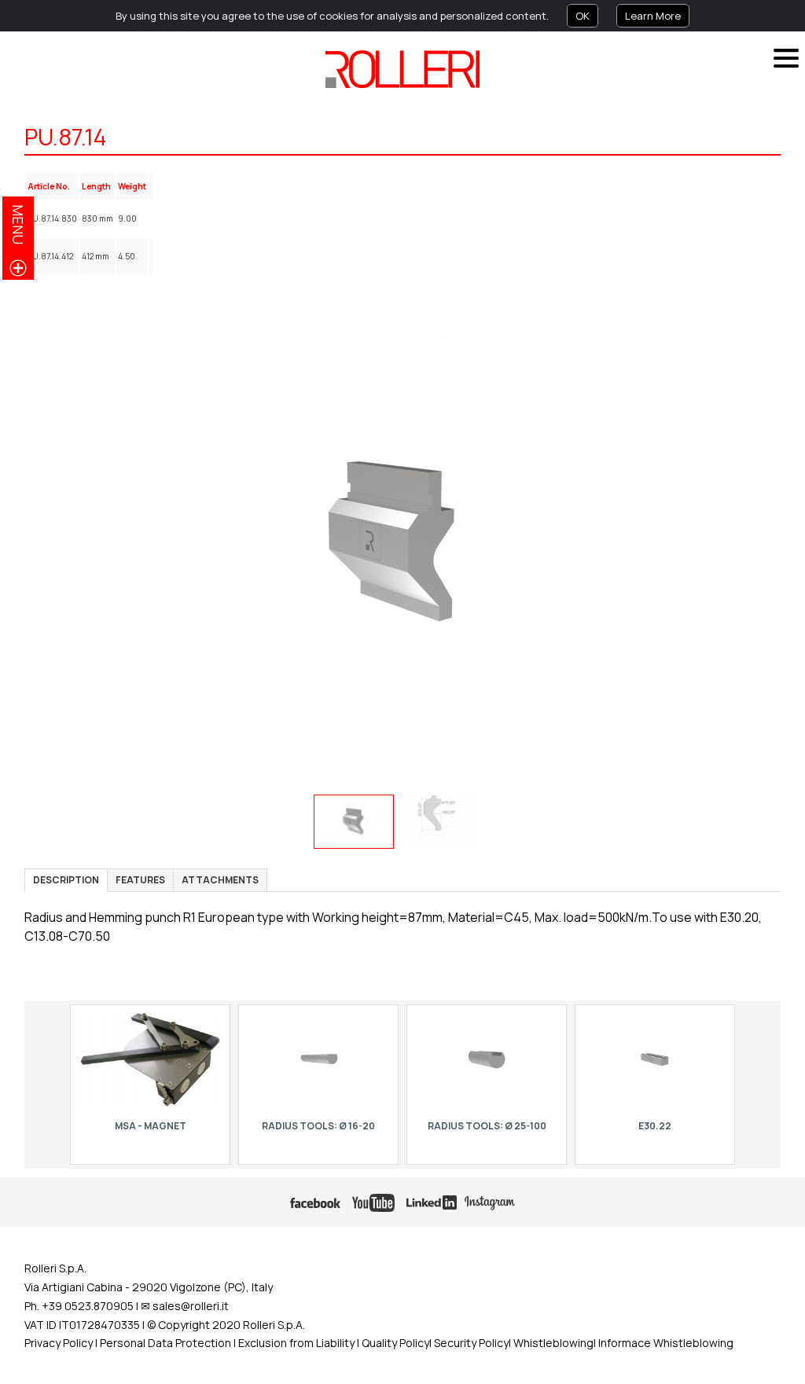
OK (582, 16)
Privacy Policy (58, 1342)
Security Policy (471, 1342)
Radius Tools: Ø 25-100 (486, 1126)
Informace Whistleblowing (665, 1342)
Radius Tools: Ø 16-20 (318, 1126)
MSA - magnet (150, 1126)
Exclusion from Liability (296, 1342)
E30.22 (654, 1126)
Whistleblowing (553, 1342)
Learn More (653, 16)
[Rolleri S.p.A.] (402, 69)
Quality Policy (395, 1342)
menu (18, 224)
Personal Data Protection (164, 1342)
